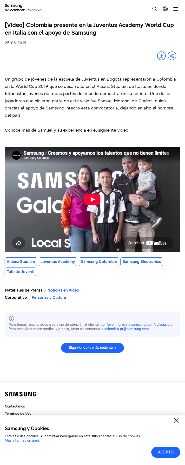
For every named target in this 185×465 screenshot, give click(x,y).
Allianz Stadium (21, 261)
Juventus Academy (58, 261)
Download (161, 55)
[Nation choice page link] (165, 9)
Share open (172, 55)
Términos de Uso (18, 414)
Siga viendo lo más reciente (91, 348)
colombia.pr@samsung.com (126, 329)
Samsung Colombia (99, 261)
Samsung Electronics (142, 261)
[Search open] (154, 9)
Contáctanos (15, 406)
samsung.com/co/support (151, 325)
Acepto (166, 452)
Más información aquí (22, 441)
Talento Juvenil (20, 271)
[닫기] (176, 420)
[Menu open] (176, 9)
